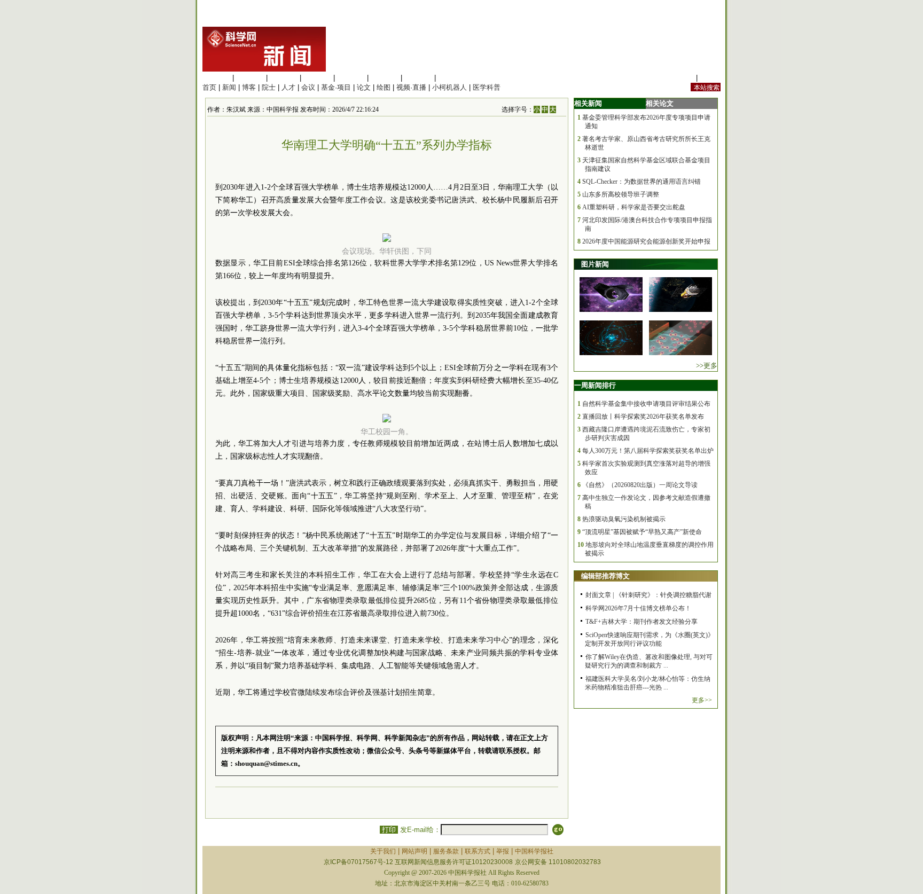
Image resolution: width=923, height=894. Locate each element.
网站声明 (414, 851)
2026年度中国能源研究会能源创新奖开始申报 (646, 241)
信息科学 (351, 78)
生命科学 (216, 78)
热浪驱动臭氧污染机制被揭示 (624, 519)
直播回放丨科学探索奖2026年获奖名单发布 (643, 416)
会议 (308, 87)
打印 (389, 830)
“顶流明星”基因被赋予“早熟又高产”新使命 (642, 532)
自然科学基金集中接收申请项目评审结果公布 (646, 403)
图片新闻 (595, 264)
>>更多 (706, 366)
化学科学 (284, 78)
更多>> (702, 700)
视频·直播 (411, 87)
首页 (209, 87)
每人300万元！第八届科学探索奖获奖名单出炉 (648, 450)
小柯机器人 (449, 87)
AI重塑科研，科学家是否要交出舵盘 (633, 207)
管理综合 (452, 78)
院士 (269, 87)
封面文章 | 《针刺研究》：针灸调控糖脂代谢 (648, 595)
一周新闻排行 (595, 385)
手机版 (710, 78)
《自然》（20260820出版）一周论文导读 (640, 485)
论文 (364, 87)
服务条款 (446, 851)
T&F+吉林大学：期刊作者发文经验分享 (641, 621)
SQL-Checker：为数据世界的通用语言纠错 (641, 181)
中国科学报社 (534, 851)
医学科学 (250, 78)
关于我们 (383, 851)
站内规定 (680, 78)
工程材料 (317, 78)
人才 (288, 87)
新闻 (229, 87)
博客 (249, 87)
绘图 (383, 87)
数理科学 (418, 78)
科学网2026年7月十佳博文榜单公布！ (638, 608)
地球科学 (384, 78)
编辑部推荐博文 (605, 576)
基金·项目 (336, 87)
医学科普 (486, 87)
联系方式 (477, 851)
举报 (502, 851)
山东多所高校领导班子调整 (620, 194)
